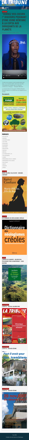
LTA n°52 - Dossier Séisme (9, 348)
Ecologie (4, 11)
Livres (3, 257)
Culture (4, 171)
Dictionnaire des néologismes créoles (13, 218)
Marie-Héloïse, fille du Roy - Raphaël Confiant (12, 174)
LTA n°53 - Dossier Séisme (9, 390)
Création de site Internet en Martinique (14, 437)
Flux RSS (14, 435)
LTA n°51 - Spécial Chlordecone (11, 306)
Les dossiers (5, 304)
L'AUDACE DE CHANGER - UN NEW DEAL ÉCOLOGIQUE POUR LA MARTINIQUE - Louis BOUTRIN (13, 261)
